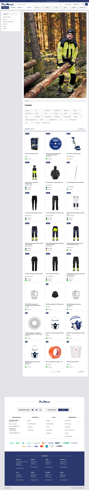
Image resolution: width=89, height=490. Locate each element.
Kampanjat (19, 7)
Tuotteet (4, 7)
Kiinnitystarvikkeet (6, 17)
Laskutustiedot (49, 430)
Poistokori (5, 19)
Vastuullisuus (48, 433)
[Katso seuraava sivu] (59, 372)
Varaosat (4, 28)
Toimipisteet (30, 426)
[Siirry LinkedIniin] (32, 410)
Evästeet (66, 433)
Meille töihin (74, 7)
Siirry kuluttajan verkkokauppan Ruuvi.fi (53, 1)
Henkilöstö (48, 420)
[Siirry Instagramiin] (40, 410)
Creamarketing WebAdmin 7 (79, 487)
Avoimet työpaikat (49, 423)
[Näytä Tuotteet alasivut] (7, 7)
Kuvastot (29, 7)
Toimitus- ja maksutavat (69, 430)
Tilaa (63, 409)
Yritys (56, 7)
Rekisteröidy (77, 4)
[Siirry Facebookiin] (36, 410)
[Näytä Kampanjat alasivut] (23, 7)
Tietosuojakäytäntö (68, 436)
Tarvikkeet (5, 23)
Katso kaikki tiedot (19, 468)
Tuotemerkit (13, 7)
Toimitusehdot (30, 430)
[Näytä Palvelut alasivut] (40, 7)
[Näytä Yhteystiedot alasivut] (85, 7)
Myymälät (47, 7)
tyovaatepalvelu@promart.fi (14, 432)
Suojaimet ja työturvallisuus (8, 21)
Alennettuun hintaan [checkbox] (46, 122)
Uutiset (65, 7)
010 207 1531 (13, 430)
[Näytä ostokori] (86, 4)
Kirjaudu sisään (69, 4)
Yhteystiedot (82, 7)
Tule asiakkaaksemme (32, 423)
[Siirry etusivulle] (7, 4)
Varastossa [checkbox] (38, 122)
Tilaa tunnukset (68, 423)
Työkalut (4, 26)
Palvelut (36, 7)
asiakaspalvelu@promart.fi (14, 426)
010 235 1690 (13, 424)
